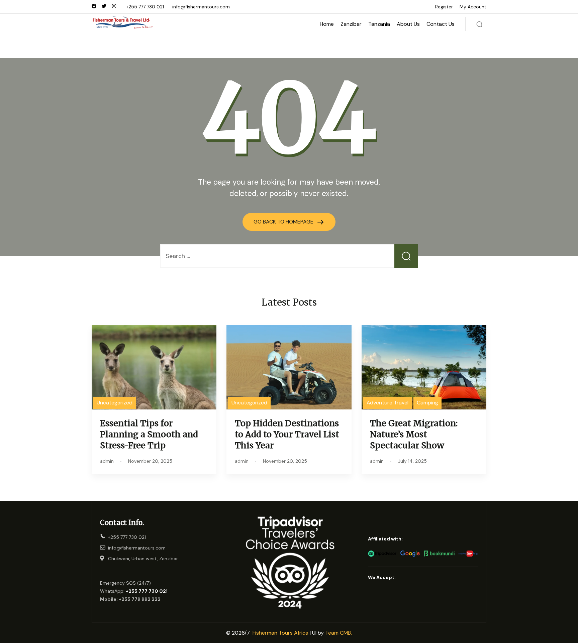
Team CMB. (338, 632)
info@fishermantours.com (201, 7)
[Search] (479, 24)
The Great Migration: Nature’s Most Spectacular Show (414, 434)
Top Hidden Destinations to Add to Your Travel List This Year (287, 434)
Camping (427, 402)
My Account (473, 6)
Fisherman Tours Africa (280, 632)
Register (444, 6)
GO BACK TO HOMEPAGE (284, 221)
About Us (408, 23)
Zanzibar (351, 23)
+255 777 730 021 (145, 7)
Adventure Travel (387, 402)
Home (327, 23)
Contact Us (440, 23)
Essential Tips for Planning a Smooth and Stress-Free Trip (149, 434)
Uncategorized (114, 402)
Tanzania (379, 23)
